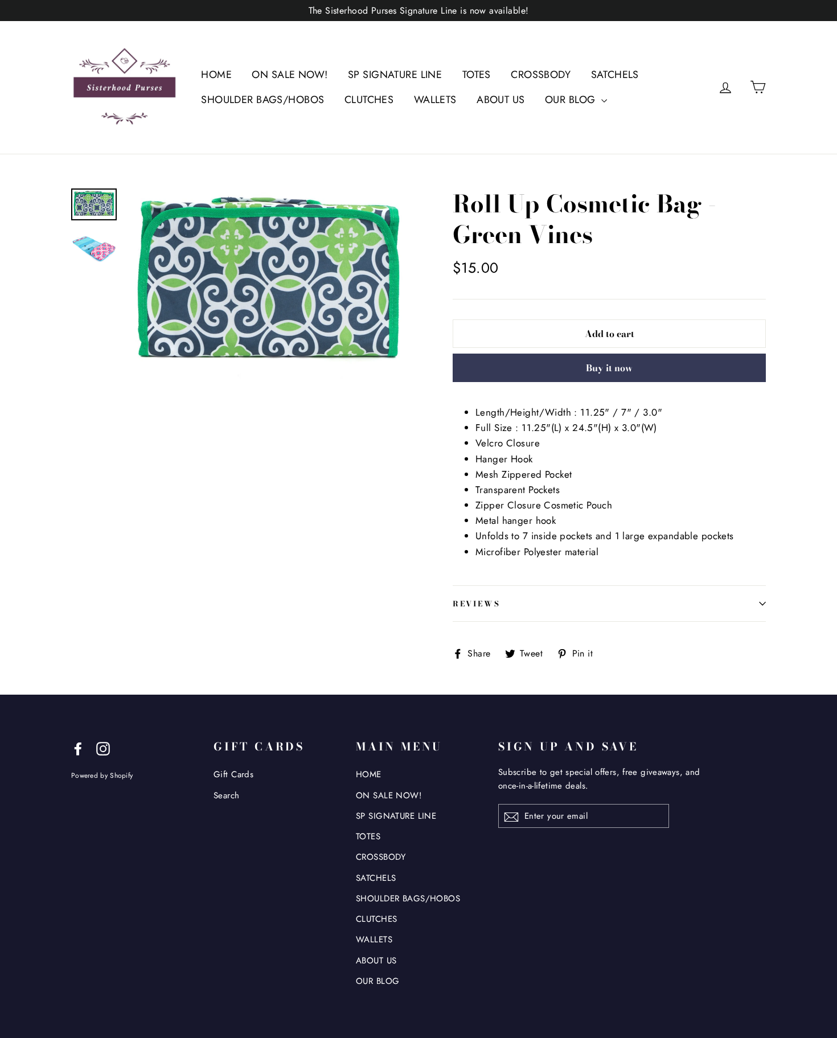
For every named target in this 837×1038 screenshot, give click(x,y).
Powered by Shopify (102, 775)
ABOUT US (500, 99)
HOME (216, 74)
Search (227, 795)
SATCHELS (615, 74)
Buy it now (609, 368)
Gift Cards (233, 774)
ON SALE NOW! (289, 74)
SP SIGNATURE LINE (395, 74)
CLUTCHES (368, 99)
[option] (269, 284)
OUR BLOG (571, 99)
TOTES (476, 74)
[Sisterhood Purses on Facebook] (78, 748)
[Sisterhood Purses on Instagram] (103, 748)
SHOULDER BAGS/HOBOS (262, 99)
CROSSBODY (541, 74)
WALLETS (435, 99)
